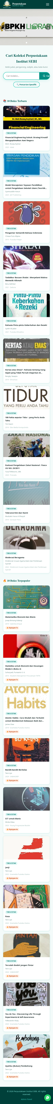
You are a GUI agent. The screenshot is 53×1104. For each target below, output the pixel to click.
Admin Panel (26, 1099)
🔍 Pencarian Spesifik (26, 84)
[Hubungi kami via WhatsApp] (47, 1097)
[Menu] (47, 4)
